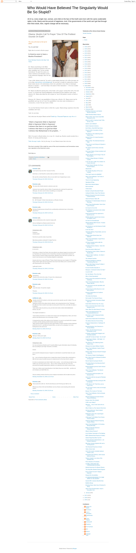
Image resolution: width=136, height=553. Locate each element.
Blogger (75, 548)
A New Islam (89, 188)
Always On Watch (88, 507)
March (87, 107)
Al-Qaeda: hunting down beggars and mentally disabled (95, 334)
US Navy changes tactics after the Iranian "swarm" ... (94, 243)
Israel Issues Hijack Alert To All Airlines (95, 318)
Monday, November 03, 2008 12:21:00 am (43, 376)
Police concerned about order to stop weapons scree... (95, 306)
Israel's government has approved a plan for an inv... (95, 214)
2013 (85, 75)
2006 (85, 497)
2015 (85, 70)
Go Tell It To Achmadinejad (92, 220)
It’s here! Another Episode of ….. (94, 267)
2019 (85, 61)
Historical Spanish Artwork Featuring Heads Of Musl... (95, 421)
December (88, 87)
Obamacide (88, 168)
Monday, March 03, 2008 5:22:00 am (42, 338)
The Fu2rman (89, 526)
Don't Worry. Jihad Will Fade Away (94, 128)
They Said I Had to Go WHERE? (94, 174)
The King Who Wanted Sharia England (95, 469)
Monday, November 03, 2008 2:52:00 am (43, 390)
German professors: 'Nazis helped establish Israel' (94, 411)
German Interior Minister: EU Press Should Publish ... (94, 166)
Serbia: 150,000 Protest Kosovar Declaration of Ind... (94, 330)
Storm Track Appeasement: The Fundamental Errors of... (93, 312)
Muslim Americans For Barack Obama (95, 467)
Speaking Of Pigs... (90, 182)
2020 (85, 59)
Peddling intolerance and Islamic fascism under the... (94, 111)
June (87, 100)
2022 (85, 55)
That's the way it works (34, 141)
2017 (85, 66)
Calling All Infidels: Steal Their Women (95, 193)
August (88, 96)
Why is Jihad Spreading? (92, 276)
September (89, 94)
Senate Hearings (87, 33)
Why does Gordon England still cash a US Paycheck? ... (95, 444)
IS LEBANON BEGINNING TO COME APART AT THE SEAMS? (95, 478)
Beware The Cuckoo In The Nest (94, 391)
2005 (85, 499)
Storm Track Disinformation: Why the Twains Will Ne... (95, 282)
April (87, 105)
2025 (85, 49)
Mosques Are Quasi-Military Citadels (95, 346)
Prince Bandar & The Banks (92, 461)
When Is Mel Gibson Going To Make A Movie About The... (95, 265)
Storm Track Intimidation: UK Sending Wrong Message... (95, 425)
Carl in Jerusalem (88, 513)
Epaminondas (89, 516)
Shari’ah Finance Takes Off (92, 198)
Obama (34, 158)
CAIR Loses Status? (91, 402)
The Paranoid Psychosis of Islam (94, 447)
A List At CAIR (89, 272)
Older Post (75, 397)
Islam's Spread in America (92, 126)
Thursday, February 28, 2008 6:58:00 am (43, 242)
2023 (85, 53)
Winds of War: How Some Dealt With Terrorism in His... (95, 117)
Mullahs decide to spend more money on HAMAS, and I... (95, 217)
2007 (85, 495)
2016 (85, 68)
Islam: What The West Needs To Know (95, 309)
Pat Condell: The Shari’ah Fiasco (94, 298)
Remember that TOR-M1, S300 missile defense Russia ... (95, 455)
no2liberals (35, 298)
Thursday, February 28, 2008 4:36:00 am (43, 179)
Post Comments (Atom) (41, 399)
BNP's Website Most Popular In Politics (95, 435)
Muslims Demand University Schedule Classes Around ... (95, 196)
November (88, 89)
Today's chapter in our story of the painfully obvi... (94, 459)
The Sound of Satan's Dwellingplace (95, 355)
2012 (85, 77)
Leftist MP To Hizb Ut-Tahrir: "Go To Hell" (96, 337)
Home (54, 397)
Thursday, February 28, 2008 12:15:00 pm (43, 268)
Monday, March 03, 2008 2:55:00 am (42, 328)
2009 (85, 83)
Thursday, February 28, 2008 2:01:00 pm (43, 279)
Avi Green (88, 509)
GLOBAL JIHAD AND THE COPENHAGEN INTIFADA (93, 464)
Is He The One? (89, 229)
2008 (85, 85)
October (88, 92)
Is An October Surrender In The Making (95, 433)
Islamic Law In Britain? (91, 123)
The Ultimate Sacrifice (91, 258)
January (88, 492)
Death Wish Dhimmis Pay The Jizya (94, 303)
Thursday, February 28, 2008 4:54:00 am (43, 202)
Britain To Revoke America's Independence (93, 428)
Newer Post (32, 397)
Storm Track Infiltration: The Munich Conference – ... (94, 370)
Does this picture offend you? (93, 249)
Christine (35, 168)
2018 (85, 64)
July (87, 98)
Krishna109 (89, 522)
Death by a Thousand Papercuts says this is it (63, 116)
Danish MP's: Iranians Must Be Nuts (94, 481)
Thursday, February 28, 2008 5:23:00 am (43, 225)
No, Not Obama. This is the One (93, 274)
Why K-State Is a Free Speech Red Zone (96, 408)
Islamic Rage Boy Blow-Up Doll (93, 437)
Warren (88, 531)
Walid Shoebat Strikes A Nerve (93, 114)
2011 (85, 79)
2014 (85, 72)
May (87, 102)
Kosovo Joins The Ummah (92, 400)
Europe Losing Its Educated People (94, 191)
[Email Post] (48, 157)
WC (87, 529)
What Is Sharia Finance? (92, 431)
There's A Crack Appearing (92, 180)
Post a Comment (35, 393)
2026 (85, 46)
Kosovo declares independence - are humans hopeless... (95, 440)
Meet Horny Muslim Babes (92, 184)
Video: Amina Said (90, 449)
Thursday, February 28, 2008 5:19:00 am (43, 213)
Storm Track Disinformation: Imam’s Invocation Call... (94, 489)
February (88, 109)
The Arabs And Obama (91, 296)
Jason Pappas (88, 519)
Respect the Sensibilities (92, 475)
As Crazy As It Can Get (91, 208)
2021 (85, 57)
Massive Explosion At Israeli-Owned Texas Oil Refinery (95, 397)
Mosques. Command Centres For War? (95, 269)
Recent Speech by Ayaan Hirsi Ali (94, 361)
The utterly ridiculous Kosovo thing (94, 320)
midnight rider (88, 534)
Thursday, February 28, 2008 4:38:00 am (43, 193)
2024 (85, 51)
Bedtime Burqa (89, 483)
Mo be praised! (89, 186)
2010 (85, 81)
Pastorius (35, 184)
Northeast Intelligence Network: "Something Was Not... (93, 261)
